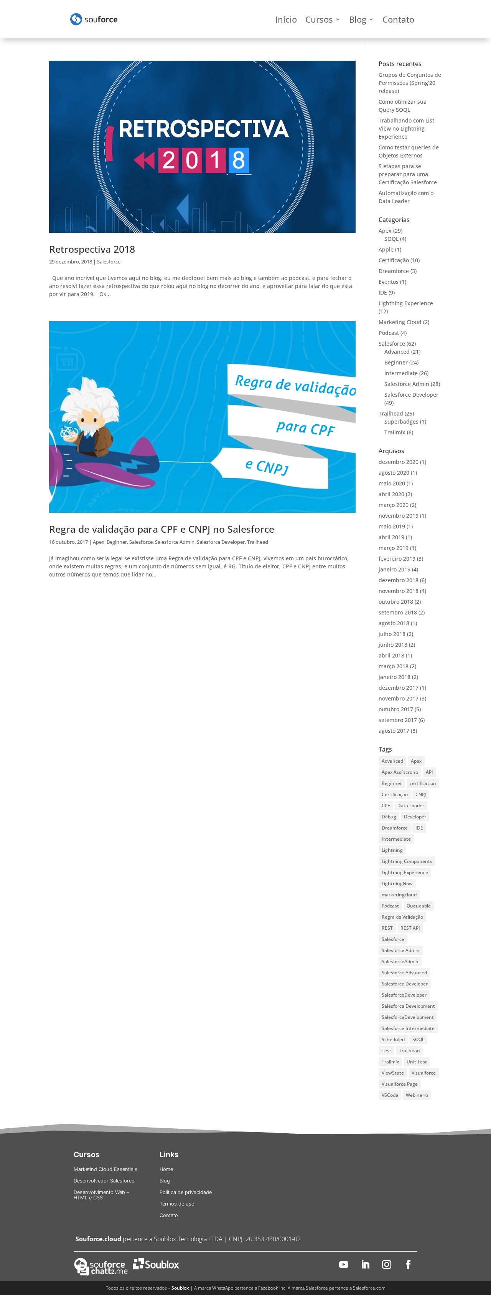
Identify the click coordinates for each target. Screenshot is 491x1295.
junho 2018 (393, 644)
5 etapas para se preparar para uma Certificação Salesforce (408, 174)
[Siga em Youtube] (343, 1264)
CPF (386, 805)
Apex (98, 541)
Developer (415, 816)
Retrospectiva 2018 (92, 248)
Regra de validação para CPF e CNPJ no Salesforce (161, 528)
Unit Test (417, 1061)
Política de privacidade (186, 1192)
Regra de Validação (402, 917)
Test (386, 1050)
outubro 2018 (396, 601)
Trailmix (394, 432)
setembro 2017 (398, 720)
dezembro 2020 (399, 461)
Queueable (419, 906)
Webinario (417, 1095)
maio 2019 (392, 526)
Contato (398, 21)
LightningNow (397, 883)
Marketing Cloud (400, 322)
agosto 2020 (394, 472)
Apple (386, 249)
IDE (383, 292)
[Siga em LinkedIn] (365, 1264)
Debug (389, 816)
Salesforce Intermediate (408, 1028)
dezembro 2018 (399, 580)
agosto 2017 (394, 730)
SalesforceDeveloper (404, 995)
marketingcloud (399, 894)
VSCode (390, 1095)
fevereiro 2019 (397, 558)
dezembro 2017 (399, 687)
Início (286, 21)
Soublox (180, 1288)
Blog (357, 21)
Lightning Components (407, 861)
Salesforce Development (408, 1006)
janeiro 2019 (394, 569)
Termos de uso (177, 1204)
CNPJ (420, 794)
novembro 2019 (399, 515)
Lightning (392, 850)
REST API (410, 928)
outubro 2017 (396, 709)
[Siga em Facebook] (408, 1264)
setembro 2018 (398, 612)
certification (423, 783)
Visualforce (424, 1073)
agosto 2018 (394, 623)
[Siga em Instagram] (386, 1264)
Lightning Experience (406, 303)
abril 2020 (391, 494)
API (429, 772)
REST (387, 928)
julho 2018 (392, 634)
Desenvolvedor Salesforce (104, 1181)
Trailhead (257, 541)
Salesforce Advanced (404, 972)
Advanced (397, 351)
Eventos (389, 281)
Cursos (319, 21)
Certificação (394, 260)
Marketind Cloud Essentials (105, 1169)
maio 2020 (392, 483)
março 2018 (394, 666)
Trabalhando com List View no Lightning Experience (406, 128)
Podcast (389, 332)
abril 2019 (391, 537)
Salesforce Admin (174, 541)
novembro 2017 (399, 698)
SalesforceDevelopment (408, 1017)
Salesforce (108, 261)
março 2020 (394, 504)
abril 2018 (391, 655)
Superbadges (401, 421)
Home (166, 1169)
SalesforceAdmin (400, 961)
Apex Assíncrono (400, 772)
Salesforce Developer (221, 541)
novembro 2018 (399, 591)
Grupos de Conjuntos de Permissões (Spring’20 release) (410, 82)
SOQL (391, 238)
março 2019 (394, 547)
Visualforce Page (400, 1084)
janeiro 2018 (394, 677)
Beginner (117, 541)
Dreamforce (394, 271)
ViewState (393, 1073)
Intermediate (401, 373)
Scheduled (393, 1039)
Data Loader (410, 805)
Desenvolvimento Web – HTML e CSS (101, 1195)
